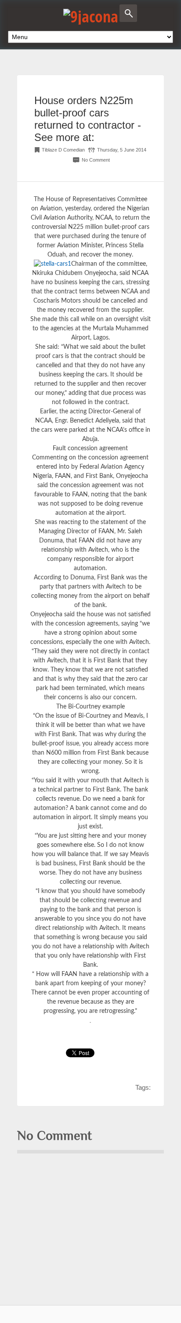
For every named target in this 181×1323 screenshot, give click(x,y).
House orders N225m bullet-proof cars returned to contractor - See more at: (87, 118)
